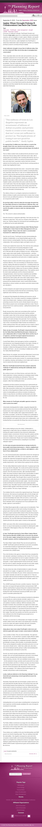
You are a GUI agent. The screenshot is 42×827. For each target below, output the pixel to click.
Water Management (20, 794)
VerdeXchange (21, 810)
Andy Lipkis (6, 30)
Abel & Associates (20, 805)
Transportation (21, 789)
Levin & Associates (21, 808)
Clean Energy (20, 787)
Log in (5, 751)
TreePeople (13, 30)
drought (31, 30)
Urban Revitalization (20, 792)
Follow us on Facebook (12, 816)
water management (22, 30)
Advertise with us (33, 753)
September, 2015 (27, 20)
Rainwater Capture (13, 31)
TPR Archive (20, 785)
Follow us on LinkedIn (20, 815)
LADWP (5, 31)
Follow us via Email (29, 816)
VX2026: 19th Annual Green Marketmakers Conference (20, 800)
